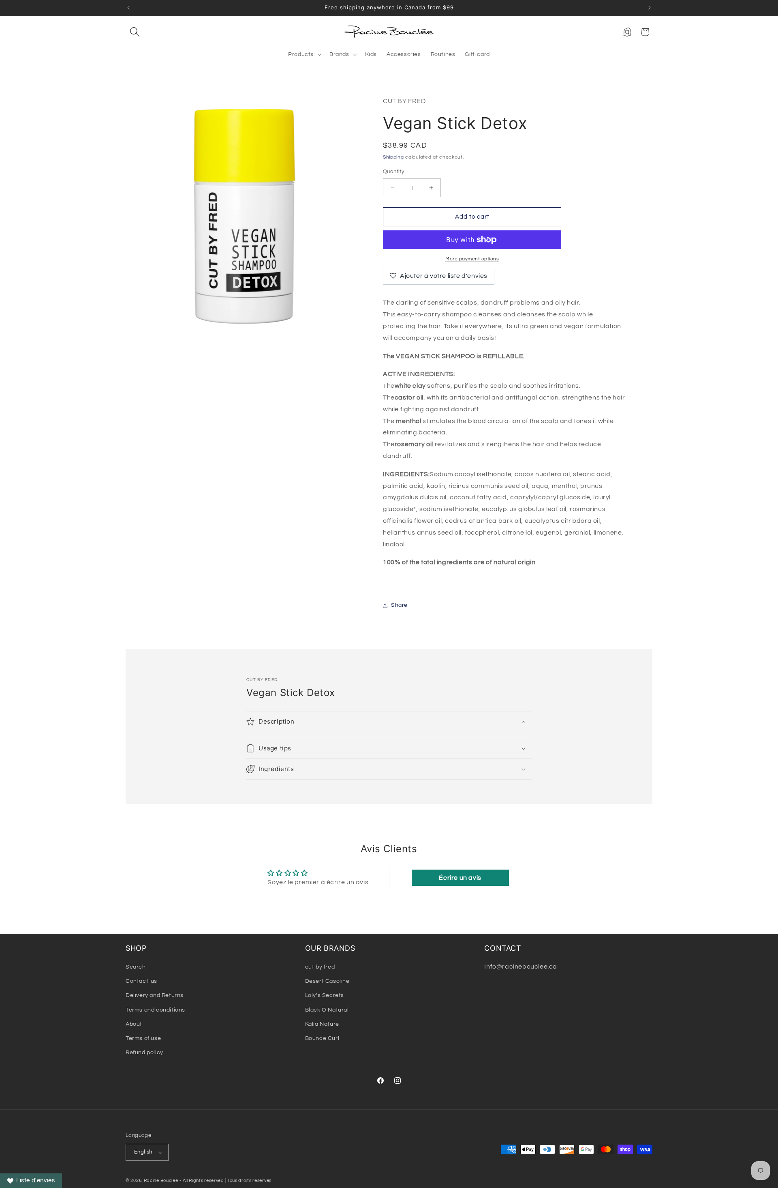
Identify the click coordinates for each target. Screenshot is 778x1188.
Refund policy (144, 1052)
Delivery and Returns (155, 995)
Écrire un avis (460, 877)
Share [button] (399, 605)
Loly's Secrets (324, 995)
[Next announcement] (649, 7)
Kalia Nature (322, 1024)
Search (136, 967)
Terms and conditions (155, 1010)
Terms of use (143, 1038)
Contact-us (141, 981)
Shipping (393, 157)
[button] (134, 32)
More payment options (472, 259)
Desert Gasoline (327, 981)
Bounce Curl (322, 1038)
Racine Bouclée (161, 1180)
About (134, 1024)
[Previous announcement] (128, 7)
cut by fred (320, 967)
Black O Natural (327, 1010)
